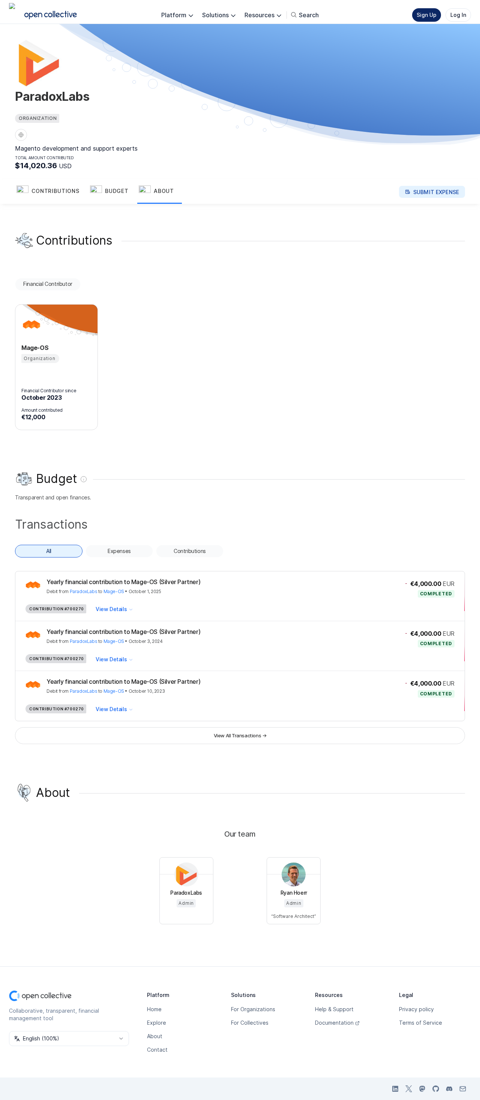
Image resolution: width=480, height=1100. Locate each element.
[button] (51, 192)
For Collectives (249, 1022)
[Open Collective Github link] (435, 1089)
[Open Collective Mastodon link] (422, 1089)
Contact (157, 1049)
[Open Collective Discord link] (449, 1089)
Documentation (334, 1022)
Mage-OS (114, 591)
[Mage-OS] (30, 324)
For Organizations (253, 1009)
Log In (458, 15)
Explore (156, 1022)
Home (154, 1009)
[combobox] (69, 1038)
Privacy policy (416, 1009)
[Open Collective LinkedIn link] (395, 1089)
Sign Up (426, 15)
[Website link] (21, 135)
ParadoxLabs (84, 591)
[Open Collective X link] (409, 1089)
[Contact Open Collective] (463, 1089)
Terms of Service (420, 1022)
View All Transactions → (240, 735)
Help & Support (334, 1009)
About (154, 1036)
